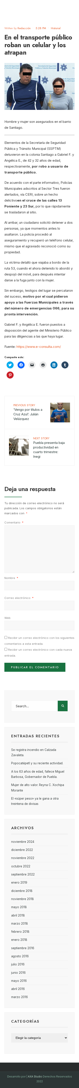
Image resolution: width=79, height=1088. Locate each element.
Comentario (13, 522)
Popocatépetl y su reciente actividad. (37, 763)
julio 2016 (18, 964)
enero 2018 (19, 940)
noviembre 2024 (22, 841)
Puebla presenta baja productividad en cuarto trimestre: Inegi (49, 447)
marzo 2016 (19, 997)
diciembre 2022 (22, 850)
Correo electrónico (19, 598)
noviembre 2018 (22, 899)
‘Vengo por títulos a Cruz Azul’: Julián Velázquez (27, 412)
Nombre (11, 578)
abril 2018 (18, 915)
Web (7, 618)
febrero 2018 (20, 931)
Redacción (24, 28)
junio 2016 (18, 972)
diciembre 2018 (21, 891)
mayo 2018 (19, 907)
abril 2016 (18, 989)
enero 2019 (19, 882)
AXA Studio (35, 1076)
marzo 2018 (19, 923)
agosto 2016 (20, 956)
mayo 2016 (19, 981)
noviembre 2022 (22, 858)
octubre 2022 (20, 866)
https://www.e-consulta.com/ (38, 347)
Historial (56, 28)
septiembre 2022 (23, 874)
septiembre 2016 (22, 948)
